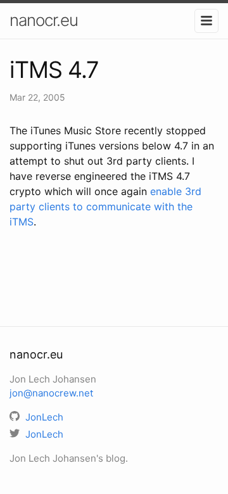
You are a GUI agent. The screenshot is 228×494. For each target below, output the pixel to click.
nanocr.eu (44, 20)
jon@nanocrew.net (51, 393)
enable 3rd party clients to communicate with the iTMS (105, 206)
